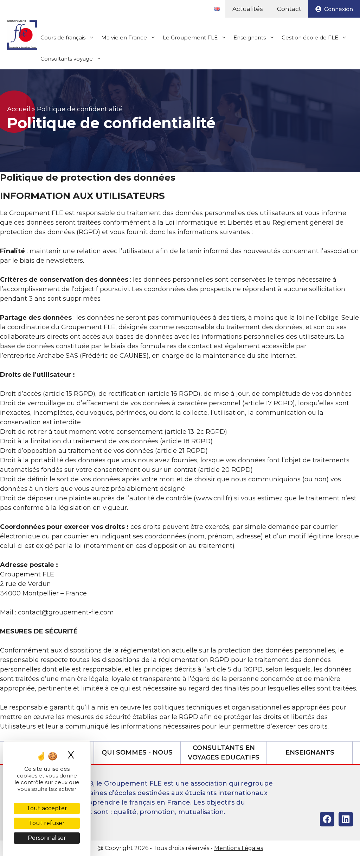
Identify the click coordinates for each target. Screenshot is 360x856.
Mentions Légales (238, 848)
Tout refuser (47, 823)
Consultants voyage (66, 58)
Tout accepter (47, 808)
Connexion (338, 9)
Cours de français (62, 37)
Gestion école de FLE (310, 37)
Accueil (18, 109)
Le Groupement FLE (190, 37)
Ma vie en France (124, 37)
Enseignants (249, 37)
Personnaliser (47, 838)
